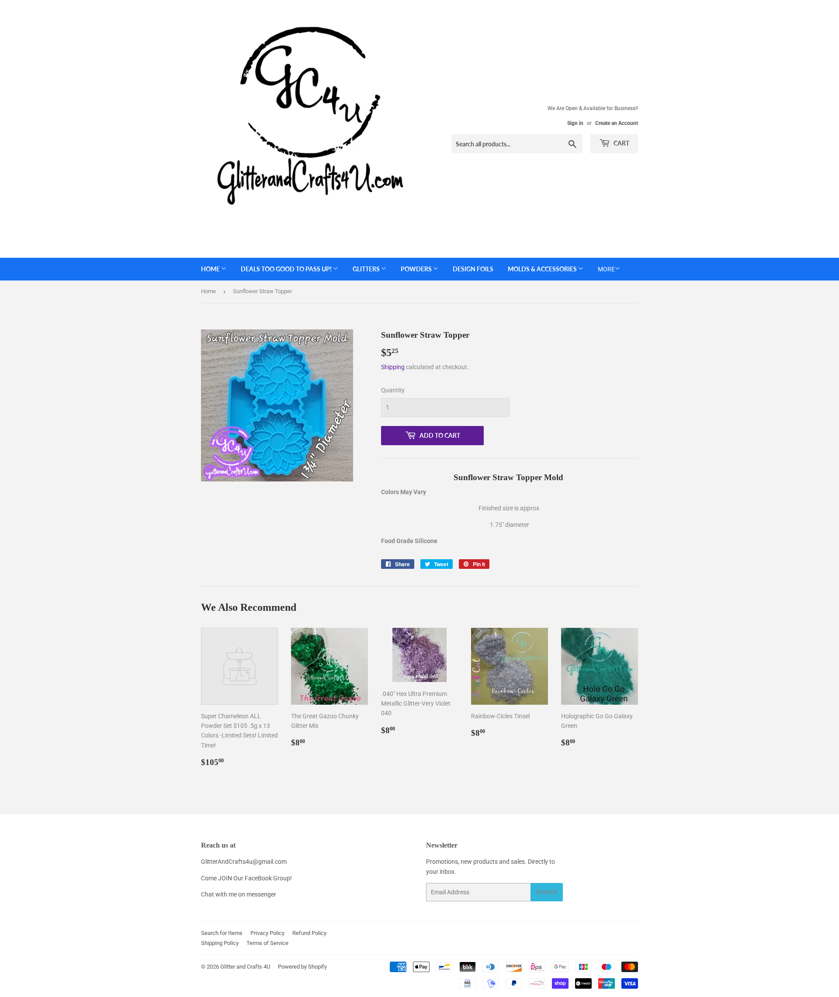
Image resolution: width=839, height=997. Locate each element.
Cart (620, 143)
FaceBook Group (267, 878)
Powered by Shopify (302, 966)
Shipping (393, 366)
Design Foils (473, 269)
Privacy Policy (267, 933)
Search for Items (222, 933)
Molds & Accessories (543, 269)
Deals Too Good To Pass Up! (287, 269)
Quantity (393, 390)
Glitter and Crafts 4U (245, 966)
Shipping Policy (220, 943)
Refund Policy (309, 933)
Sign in (575, 123)
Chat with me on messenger (238, 894)
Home (211, 269)
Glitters (367, 269)
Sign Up (546, 892)
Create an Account (616, 123)
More (606, 269)
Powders (417, 269)
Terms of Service (267, 943)
